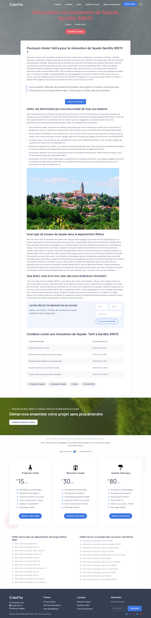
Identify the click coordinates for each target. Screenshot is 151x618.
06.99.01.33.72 (16, 605)
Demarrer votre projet (30, 516)
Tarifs (78, 4)
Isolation (68, 4)
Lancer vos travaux (75, 102)
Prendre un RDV (83, 605)
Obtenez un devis (84, 602)
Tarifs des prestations (52, 605)
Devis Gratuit (130, 4)
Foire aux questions (85, 609)
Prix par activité (49, 602)
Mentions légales (18, 608)
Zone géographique (51, 609)
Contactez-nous (17, 602)
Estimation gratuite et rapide (23, 422)
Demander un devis (75, 31)
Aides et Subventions (111, 4)
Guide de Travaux (92, 4)
